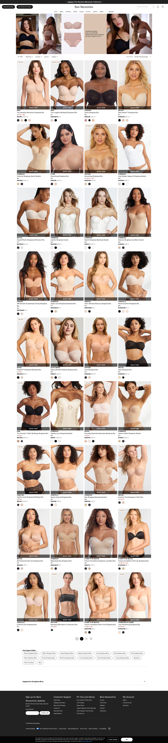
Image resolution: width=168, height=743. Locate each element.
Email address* (30, 709)
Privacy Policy (62, 728)
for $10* (84, 2)
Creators (102, 708)
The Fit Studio (80, 702)
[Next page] (91, 639)
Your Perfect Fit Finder (24, 7)
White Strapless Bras (49, 653)
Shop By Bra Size (8, 7)
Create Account (127, 702)
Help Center (57, 700)
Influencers (103, 711)
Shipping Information (59, 702)
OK (127, 739)
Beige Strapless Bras (84, 653)
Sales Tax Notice (93, 728)
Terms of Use (83, 728)
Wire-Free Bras (29, 663)
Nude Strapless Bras (66, 653)
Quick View (33, 108)
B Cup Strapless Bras (104, 658)
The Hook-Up (80, 713)
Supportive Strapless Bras (33, 682)
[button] (163, 7)
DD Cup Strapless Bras (67, 658)
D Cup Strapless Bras (48, 658)
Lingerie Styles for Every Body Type (86, 708)
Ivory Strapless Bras (102, 653)
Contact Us (57, 708)
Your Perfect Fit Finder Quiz (84, 700)
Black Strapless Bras (31, 653)
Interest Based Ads (73, 728)
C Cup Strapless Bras (86, 658)
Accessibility (102, 728)
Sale (55, 11)
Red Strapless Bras (120, 653)
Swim (75, 11)
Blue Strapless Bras (30, 658)
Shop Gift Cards (58, 711)
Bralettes (137, 658)
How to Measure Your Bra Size (85, 711)
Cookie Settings (113, 739)
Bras (61, 11)
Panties (68, 11)
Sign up (44, 713)
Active (88, 11)
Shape (95, 11)
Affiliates (102, 705)
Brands (111, 11)
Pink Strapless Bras (137, 653)
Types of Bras (80, 705)
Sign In (125, 700)
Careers (102, 700)
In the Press (103, 702)
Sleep (82, 11)
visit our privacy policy (87, 741)
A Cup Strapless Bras (122, 658)
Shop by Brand (58, 713)
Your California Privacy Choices (48, 728)
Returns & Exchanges (59, 705)
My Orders (126, 705)
